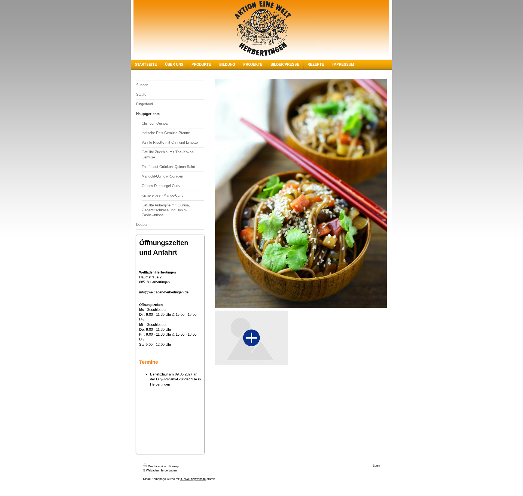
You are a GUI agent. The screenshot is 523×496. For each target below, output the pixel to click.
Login (376, 465)
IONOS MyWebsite (193, 478)
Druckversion (157, 466)
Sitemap (173, 466)
